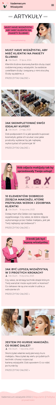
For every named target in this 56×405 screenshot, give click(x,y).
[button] (52, 5)
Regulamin (39, 397)
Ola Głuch (12, 60)
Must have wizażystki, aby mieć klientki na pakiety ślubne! (26, 53)
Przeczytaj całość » (17, 78)
